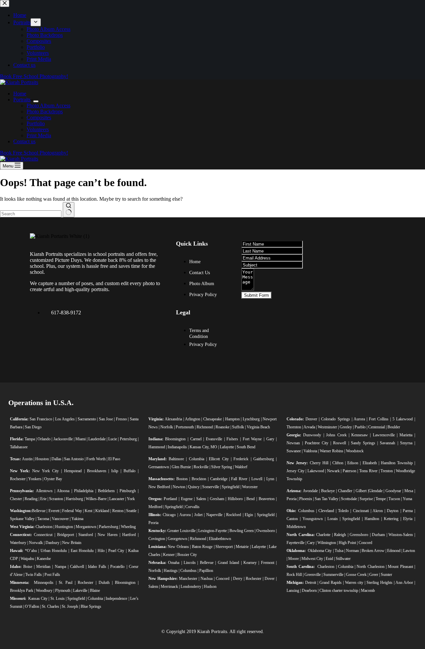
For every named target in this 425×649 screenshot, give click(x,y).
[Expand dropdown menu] (36, 101)
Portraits (22, 99)
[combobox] (30, 213)
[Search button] (68, 209)
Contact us (24, 141)
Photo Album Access (48, 105)
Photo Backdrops (45, 111)
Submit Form (256, 295)
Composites (39, 117)
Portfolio (36, 123)
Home (19, 93)
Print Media (39, 135)
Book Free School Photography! (34, 153)
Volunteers (38, 129)
